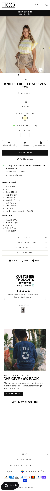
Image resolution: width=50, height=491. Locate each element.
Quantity (25, 131)
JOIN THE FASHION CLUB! (24, 466)
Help (24, 454)
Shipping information (25, 243)
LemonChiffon (25, 118)
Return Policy (25, 248)
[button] (5, 299)
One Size (25, 106)
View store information (14, 175)
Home (24, 79)
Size (25, 102)
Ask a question (25, 253)
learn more (13, 394)
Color (25, 113)
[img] (25, 282)
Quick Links (24, 460)
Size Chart (25, 237)
